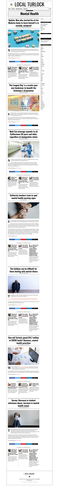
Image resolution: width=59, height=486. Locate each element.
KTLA (17, 235)
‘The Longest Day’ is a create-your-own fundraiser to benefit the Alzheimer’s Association (23, 88)
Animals (42, 50)
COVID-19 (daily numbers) (44, 24)
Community (23, 27)
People (27, 273)
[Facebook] (49, 9)
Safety (41, 96)
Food (41, 69)
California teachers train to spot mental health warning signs (23, 197)
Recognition (42, 93)
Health (21, 92)
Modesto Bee (18, 374)
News (19, 121)
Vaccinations (42, 107)
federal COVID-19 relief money (23, 366)
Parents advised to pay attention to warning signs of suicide (34, 69)
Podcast (13, 9)
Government (42, 73)
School (41, 97)
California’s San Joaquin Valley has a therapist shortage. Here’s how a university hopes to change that (23, 70)
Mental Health (28, 27)
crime (41, 57)
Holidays (42, 77)
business (20, 344)
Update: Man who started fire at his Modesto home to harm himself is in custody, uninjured (23, 23)
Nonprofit (42, 88)
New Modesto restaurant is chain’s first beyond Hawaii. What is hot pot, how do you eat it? (13, 386)
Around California (43, 51)
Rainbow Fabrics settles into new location (36, 384)
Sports (41, 99)
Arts (41, 53)
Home (9, 9)
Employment (42, 62)
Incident (42, 80)
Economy (42, 59)
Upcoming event (43, 105)
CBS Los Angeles (19, 168)
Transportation (43, 104)
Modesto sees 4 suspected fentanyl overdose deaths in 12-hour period (13, 179)
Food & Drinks (42, 70)
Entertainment (42, 64)
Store (41, 30)
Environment (42, 65)
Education (42, 61)
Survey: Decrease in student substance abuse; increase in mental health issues (23, 403)
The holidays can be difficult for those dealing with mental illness (23, 270)
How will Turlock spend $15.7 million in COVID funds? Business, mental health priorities (23, 340)
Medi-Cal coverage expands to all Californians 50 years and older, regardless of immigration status (24, 134)
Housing (42, 78)
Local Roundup (42, 83)
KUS (16, 121)
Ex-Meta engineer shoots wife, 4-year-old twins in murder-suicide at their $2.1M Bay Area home (13, 69)
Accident (19, 27)
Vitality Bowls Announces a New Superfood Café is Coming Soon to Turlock (23, 385)
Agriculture (42, 48)
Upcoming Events (19, 9)
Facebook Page (43, 28)
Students (26, 407)
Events (41, 67)
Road (41, 94)
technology (42, 102)
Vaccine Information (43, 25)
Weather (42, 27)
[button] (50, 19)
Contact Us (25, 9)
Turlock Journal (18, 304)
